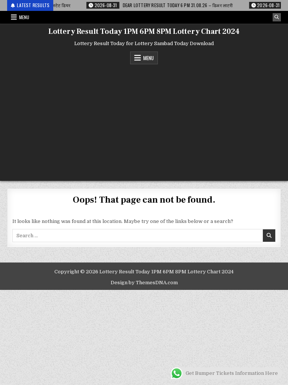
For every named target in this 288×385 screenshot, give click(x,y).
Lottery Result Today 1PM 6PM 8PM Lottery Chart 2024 (144, 31)
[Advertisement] (144, 120)
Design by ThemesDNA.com (144, 282)
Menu (24, 17)
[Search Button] (277, 17)
